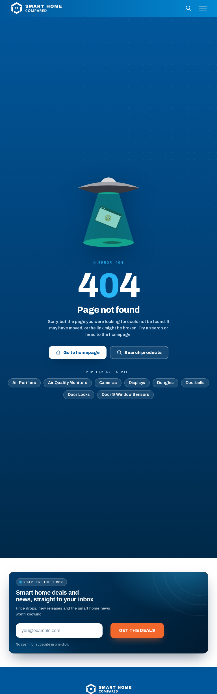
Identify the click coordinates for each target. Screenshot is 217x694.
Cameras (108, 383)
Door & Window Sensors (125, 394)
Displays (137, 383)
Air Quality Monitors (67, 383)
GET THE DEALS (137, 630)
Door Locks (79, 394)
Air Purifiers (24, 383)
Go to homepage (81, 352)
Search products (143, 352)
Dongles (165, 383)
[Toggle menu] (202, 8)
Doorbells (195, 383)
